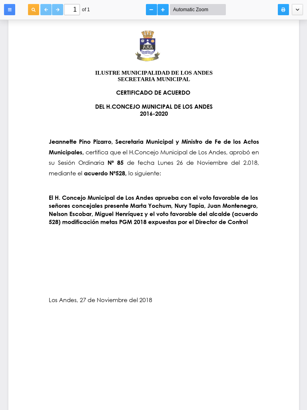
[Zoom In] (163, 9)
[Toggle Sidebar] (9, 9)
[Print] (283, 9)
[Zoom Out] (151, 9)
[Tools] (297, 9)
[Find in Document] (33, 9)
